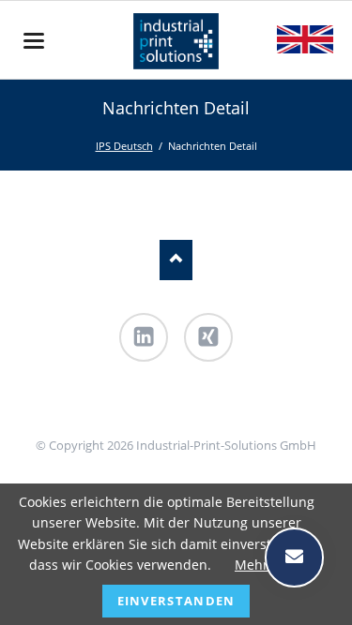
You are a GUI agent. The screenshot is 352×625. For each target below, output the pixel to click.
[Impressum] (185, 408)
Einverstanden (176, 600)
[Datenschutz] (204, 408)
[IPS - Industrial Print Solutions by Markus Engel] (147, 408)
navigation (33, 40)
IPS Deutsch (124, 146)
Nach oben (176, 260)
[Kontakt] (167, 408)
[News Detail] (305, 39)
